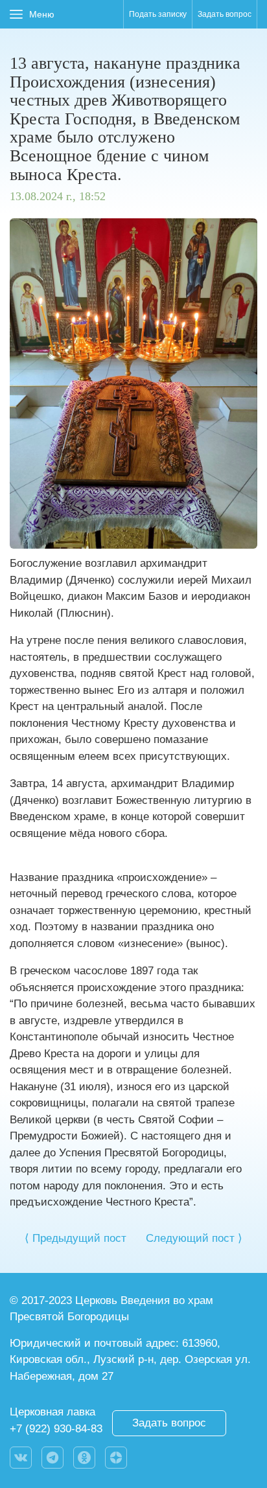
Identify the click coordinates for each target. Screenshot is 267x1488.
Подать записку (158, 14)
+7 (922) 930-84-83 (56, 1429)
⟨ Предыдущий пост (75, 1238)
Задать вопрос (224, 14)
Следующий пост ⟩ (194, 1238)
